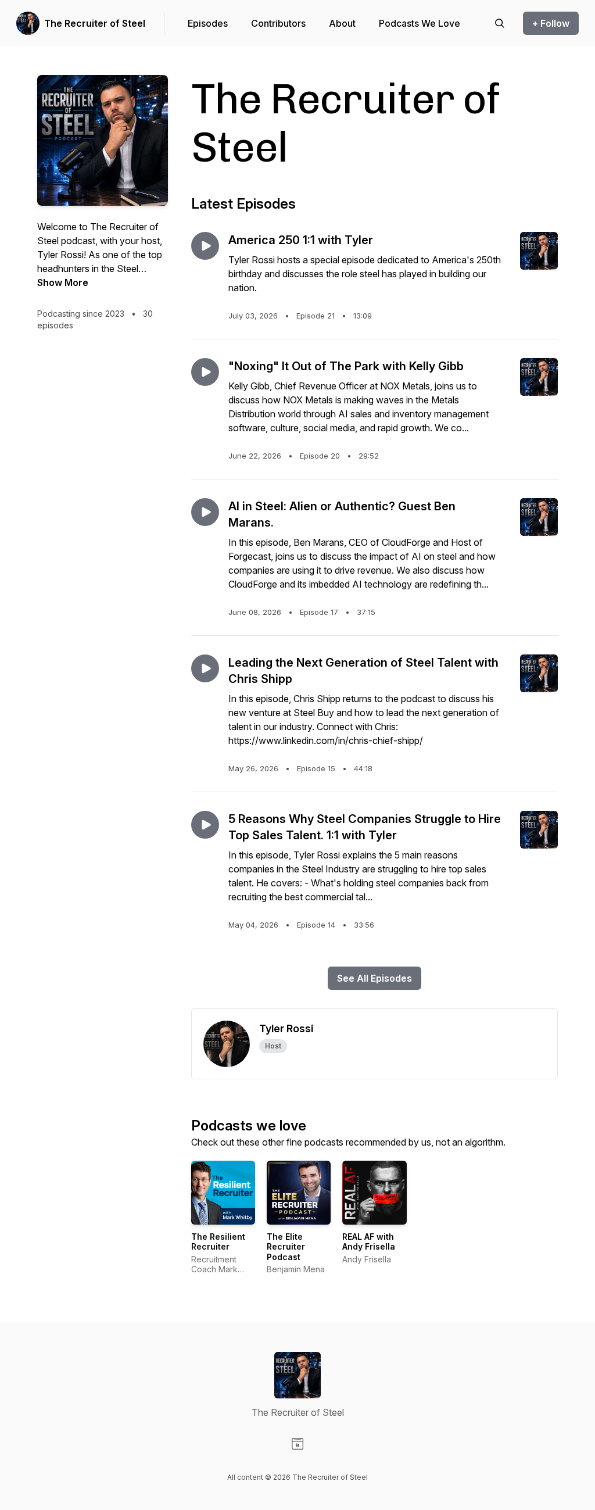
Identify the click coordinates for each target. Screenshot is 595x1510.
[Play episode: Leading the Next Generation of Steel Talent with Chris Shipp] (205, 668)
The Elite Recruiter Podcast (286, 1247)
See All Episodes (374, 978)
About (342, 23)
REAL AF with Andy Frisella (368, 1242)
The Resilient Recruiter (218, 1242)
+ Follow (550, 23)
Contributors (278, 23)
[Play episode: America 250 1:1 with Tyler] (205, 246)
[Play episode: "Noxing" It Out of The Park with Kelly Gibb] (205, 372)
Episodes (208, 23)
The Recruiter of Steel (94, 23)
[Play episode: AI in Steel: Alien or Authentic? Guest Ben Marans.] (205, 512)
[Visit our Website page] (297, 1444)
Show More (62, 282)
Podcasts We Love (419, 23)
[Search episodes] (499, 23)
